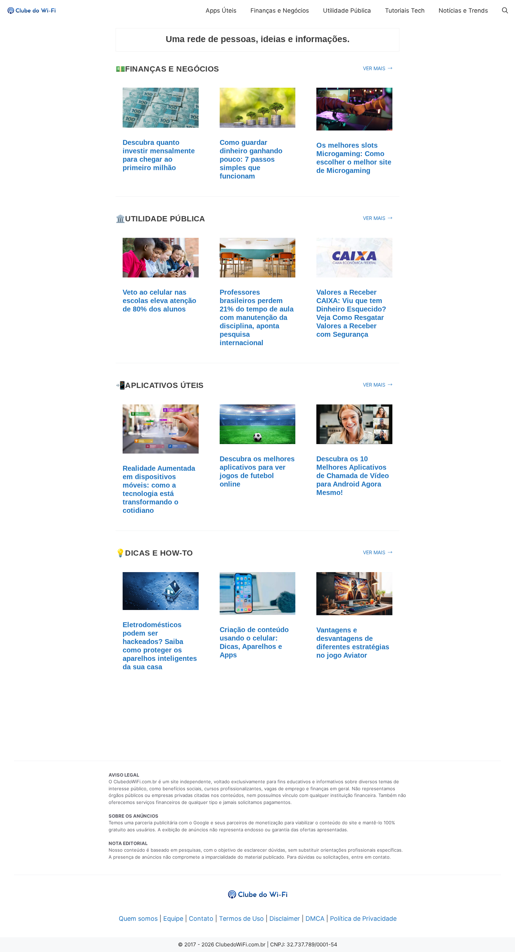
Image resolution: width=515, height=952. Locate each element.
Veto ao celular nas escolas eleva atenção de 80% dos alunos (159, 300)
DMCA (314, 918)
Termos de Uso (241, 918)
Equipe (173, 918)
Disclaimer (284, 918)
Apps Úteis (221, 10)
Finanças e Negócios (279, 10)
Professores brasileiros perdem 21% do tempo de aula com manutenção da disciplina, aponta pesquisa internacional (257, 317)
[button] (505, 10)
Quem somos (138, 918)
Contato (201, 918)
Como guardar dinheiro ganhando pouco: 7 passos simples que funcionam (251, 159)
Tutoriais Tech (405, 10)
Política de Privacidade (363, 918)
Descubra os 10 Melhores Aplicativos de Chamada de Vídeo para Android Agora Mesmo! (352, 475)
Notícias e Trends (463, 10)
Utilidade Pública (347, 10)
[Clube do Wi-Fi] (32, 10)
